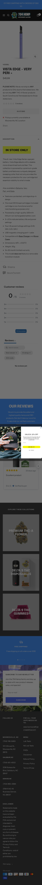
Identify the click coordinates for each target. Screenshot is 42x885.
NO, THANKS (31, 450)
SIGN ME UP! (31, 446)
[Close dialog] (40, 427)
